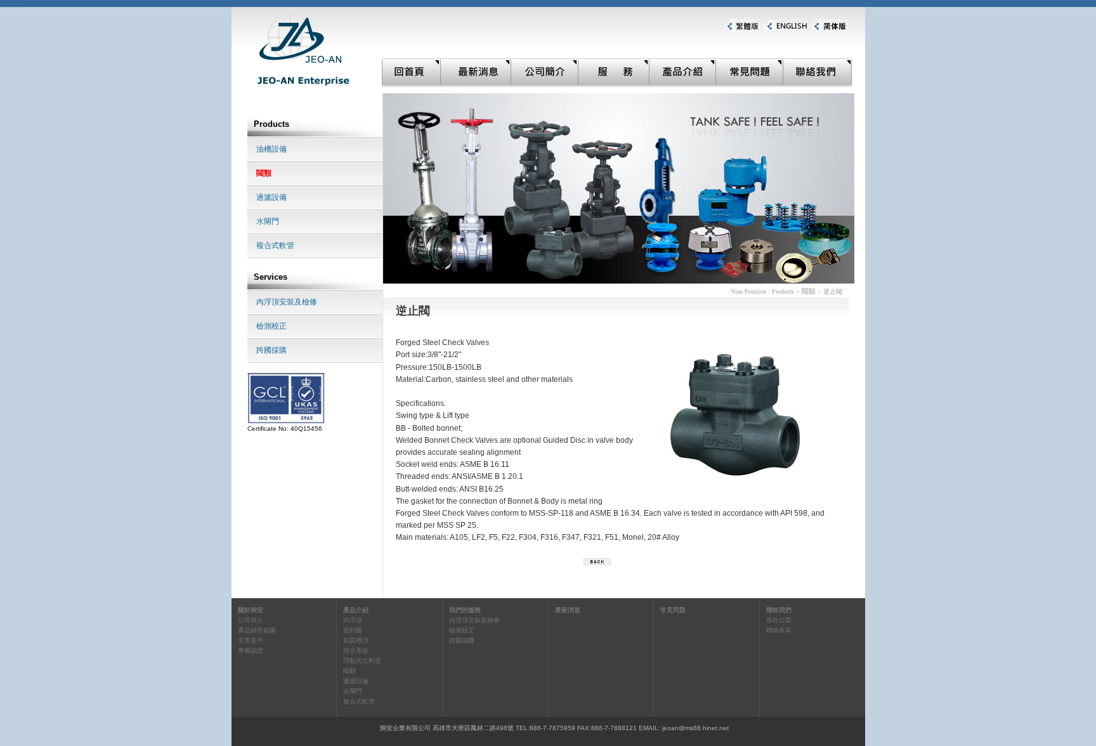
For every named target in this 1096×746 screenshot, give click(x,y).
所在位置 (779, 620)
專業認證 (250, 650)
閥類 (263, 173)
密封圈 (352, 630)
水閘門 (267, 221)
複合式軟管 (275, 245)
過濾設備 (271, 197)
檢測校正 (271, 326)
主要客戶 (250, 640)
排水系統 (356, 650)
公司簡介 (250, 620)
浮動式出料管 (362, 660)
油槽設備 (271, 149)
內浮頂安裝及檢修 (286, 302)
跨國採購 (271, 350)
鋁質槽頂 (356, 640)
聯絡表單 (779, 630)
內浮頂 (352, 620)
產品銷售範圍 (257, 630)
